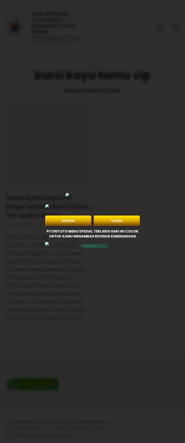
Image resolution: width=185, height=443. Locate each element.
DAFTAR (68, 220)
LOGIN (116, 220)
